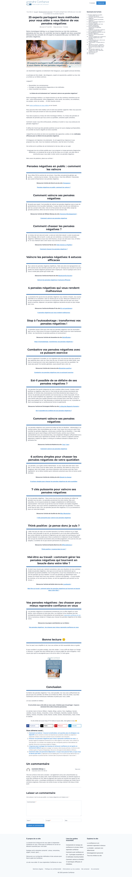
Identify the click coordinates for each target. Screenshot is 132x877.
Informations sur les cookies (71, 869)
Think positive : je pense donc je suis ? (96, 43)
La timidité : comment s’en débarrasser (95, 849)
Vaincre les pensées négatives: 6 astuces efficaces (96, 22)
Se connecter (95, 869)
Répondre (77, 769)
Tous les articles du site (94, 855)
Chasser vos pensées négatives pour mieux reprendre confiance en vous (52, 738)
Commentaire (31, 802)
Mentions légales (38, 869)
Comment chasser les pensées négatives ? (95, 20)
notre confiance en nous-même (39, 105)
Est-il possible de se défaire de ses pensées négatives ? (96, 32)
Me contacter (85, 869)
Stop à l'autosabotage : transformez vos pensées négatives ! (94, 27)
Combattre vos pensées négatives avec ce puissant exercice (96, 30)
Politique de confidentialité (53, 869)
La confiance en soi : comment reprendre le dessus (96, 844)
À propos (92, 3)
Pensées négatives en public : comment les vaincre (95, 15)
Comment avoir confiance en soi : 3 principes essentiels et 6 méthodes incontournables (75, 854)
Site (66, 820)
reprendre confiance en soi (72, 615)
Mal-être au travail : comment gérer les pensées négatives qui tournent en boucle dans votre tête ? (96, 46)
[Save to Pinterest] (1, 440)
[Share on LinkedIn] (1, 444)
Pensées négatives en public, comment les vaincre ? (54, 187)
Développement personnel (45, 12)
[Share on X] (1, 436)
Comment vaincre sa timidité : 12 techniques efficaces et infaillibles (75, 862)
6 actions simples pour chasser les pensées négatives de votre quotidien (97, 37)
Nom (29, 820)
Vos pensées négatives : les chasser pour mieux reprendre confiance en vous (96, 50)
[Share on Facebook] (1, 432)
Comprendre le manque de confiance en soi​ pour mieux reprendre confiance (74, 847)
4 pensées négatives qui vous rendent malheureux (95, 24)
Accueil (36, 12)
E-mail (48, 820)
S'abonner (101, 3)
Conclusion (91, 53)
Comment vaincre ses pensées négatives (53, 218)
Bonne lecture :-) (93, 52)
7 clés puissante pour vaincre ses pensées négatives (96, 40)
